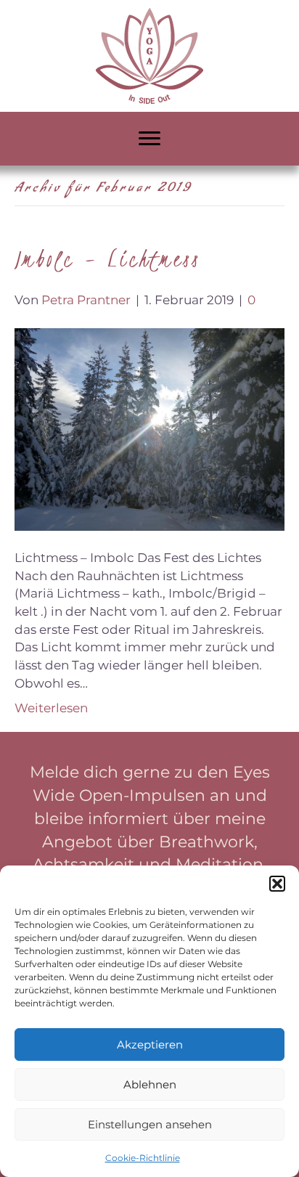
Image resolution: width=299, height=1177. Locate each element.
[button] (277, 883)
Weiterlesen (51, 708)
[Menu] (149, 138)
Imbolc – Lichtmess (107, 259)
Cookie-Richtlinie (142, 1157)
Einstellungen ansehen (150, 1124)
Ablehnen (149, 1084)
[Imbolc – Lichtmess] (149, 428)
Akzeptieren (150, 1044)
